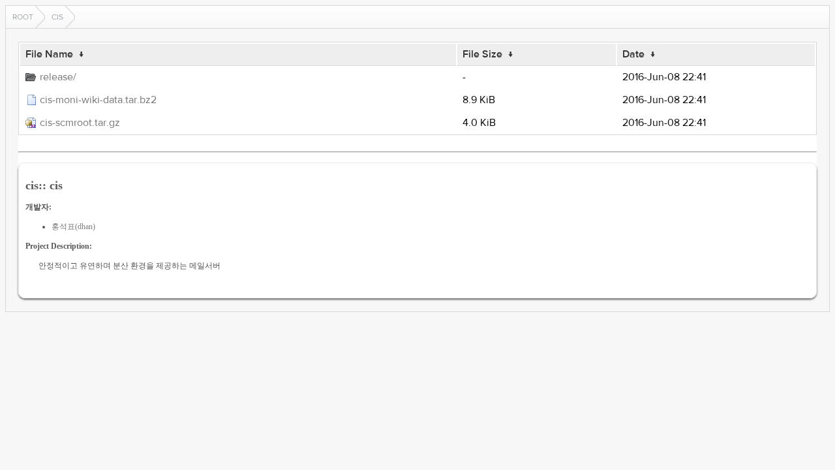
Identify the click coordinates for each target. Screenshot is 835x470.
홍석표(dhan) (73, 226)
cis (57, 17)
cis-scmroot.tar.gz (80, 122)
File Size (482, 54)
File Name (49, 54)
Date (633, 54)
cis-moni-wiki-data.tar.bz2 (98, 99)
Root (22, 17)
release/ (58, 77)
